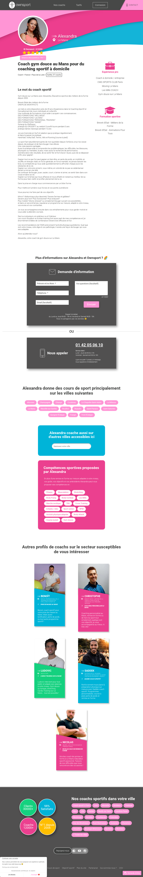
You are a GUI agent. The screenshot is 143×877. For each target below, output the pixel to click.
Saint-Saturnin (109, 409)
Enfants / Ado (52, 509)
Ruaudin (78, 409)
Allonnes (30, 402)
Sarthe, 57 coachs (54, 75)
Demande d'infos (134, 873)
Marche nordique (53, 503)
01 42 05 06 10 (89, 345)
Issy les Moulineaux (81, 823)
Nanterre (108, 829)
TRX (68, 503)
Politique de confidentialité (10, 867)
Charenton (126, 823)
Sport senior (69, 509)
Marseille (105, 805)
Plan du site (81, 868)
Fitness (49, 492)
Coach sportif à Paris (81, 805)
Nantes (91, 811)
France (27, 75)
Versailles (77, 829)
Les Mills (82, 498)
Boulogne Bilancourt (93, 829)
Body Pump (51, 498)
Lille (82, 811)
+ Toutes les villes (80, 835)
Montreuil (120, 829)
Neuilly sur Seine (104, 811)
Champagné (45, 402)
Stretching (78, 492)
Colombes (114, 817)
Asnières (89, 817)
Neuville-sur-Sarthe (49, 409)
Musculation (63, 492)
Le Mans (31, 409)
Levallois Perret (122, 811)
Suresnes (114, 823)
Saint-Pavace (92, 409)
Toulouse (128, 805)
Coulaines (72, 402)
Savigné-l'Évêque (57, 415)
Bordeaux (117, 805)
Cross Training (81, 503)
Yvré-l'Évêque (87, 415)
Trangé (73, 415)
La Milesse (111, 402)
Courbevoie (101, 817)
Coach (20, 75)
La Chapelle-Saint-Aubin (91, 402)
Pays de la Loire (38, 75)
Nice (75, 811)
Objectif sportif (68, 868)
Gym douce (68, 520)
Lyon (96, 805)
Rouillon (65, 409)
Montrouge (77, 817)
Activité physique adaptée (57, 514)
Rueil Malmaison (99, 823)
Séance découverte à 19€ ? (33, 58)
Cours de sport (53, 868)
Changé (59, 402)
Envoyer (91, 304)
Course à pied (52, 520)
